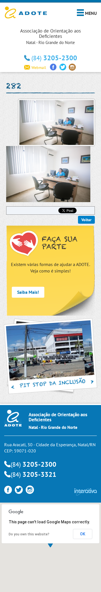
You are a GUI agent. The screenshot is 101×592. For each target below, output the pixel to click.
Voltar (86, 219)
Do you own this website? (29, 534)
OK (82, 534)
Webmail (38, 67)
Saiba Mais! (28, 292)
